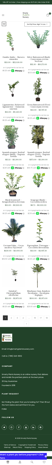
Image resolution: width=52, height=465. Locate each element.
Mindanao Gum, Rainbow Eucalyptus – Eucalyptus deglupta (38, 293)
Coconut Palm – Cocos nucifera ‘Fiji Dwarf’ (13, 247)
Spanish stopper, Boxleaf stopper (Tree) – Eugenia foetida (38, 154)
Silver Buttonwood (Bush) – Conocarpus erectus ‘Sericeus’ (38, 59)
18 (47, 318)
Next (26, 323)
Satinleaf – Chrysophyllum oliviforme (13, 293)
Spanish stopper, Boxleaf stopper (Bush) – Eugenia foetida (13, 154)
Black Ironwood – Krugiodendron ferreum (13, 201)
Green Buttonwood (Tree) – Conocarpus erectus (38, 106)
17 (41, 318)
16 (35, 318)
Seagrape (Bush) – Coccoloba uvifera (38, 201)
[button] (48, 15)
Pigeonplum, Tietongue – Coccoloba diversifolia (38, 247)
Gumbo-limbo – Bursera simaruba (13, 58)
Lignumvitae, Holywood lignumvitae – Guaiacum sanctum (13, 107)
